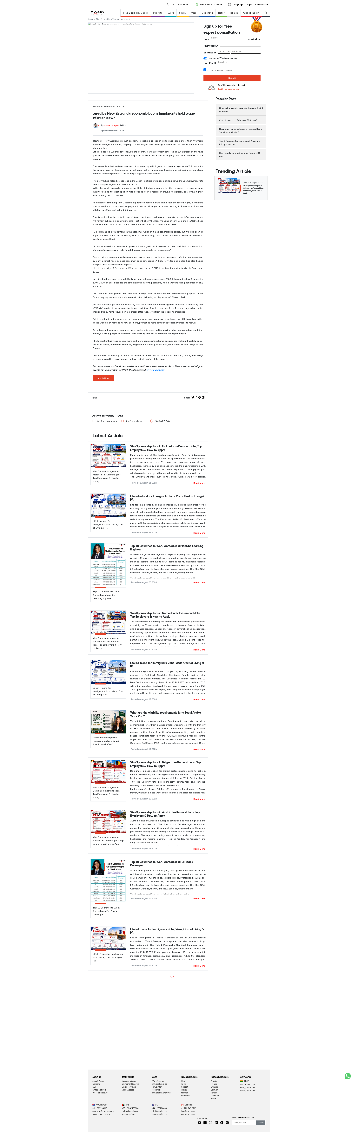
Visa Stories (157, 1120)
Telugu (184, 1120)
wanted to (254, 39)
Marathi (184, 1123)
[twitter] (192, 397)
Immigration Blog (159, 1114)
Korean (214, 1123)
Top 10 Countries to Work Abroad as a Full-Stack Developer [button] (161, 864)
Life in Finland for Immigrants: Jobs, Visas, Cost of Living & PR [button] (167, 665)
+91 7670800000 (247, 1114)
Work (171, 12)
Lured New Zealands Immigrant (116, 19)
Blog (98, 19)
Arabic (214, 1111)
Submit (232, 78)
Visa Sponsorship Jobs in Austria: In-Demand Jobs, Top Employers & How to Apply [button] (165, 814)
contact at (210, 52)
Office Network (99, 1120)
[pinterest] (199, 397)
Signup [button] (238, 4)
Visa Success (128, 1120)
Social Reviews (129, 1117)
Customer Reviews (130, 1114)
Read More (199, 483)
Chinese (214, 1117)
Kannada (185, 1126)
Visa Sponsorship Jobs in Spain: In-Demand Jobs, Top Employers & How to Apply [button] (163, 981)
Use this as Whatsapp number (223, 58)
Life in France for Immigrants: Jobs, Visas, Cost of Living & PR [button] (167, 931)
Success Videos (129, 1111)
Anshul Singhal (111, 125)
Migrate (157, 12)
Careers (96, 1114)
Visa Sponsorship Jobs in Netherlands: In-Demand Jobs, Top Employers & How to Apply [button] (165, 615)
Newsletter (157, 1117)
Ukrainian (215, 1126)
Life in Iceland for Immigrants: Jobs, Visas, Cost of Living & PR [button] (167, 498)
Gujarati (184, 1117)
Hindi (183, 1111)
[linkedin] (203, 397)
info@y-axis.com (247, 1117)
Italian (213, 1129)
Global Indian (251, 12)
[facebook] (196, 397)
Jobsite (234, 12)
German (214, 1120)
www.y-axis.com (155, 369)
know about (211, 45)
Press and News (100, 1123)
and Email (210, 63)
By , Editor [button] (113, 125)
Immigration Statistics (161, 1123)
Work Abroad (158, 1111)
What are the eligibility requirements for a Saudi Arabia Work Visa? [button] (165, 714)
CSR (94, 1117)
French (214, 1114)
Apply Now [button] (103, 378)
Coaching (207, 12)
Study (182, 12)
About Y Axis (98, 1111)
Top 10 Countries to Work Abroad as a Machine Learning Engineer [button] (166, 548)
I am (206, 39)
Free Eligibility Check (135, 12)
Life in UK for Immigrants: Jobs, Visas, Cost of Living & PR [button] (166, 1037)
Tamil (183, 1114)
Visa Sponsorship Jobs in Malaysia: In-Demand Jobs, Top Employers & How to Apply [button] (166, 448)
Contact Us (261, 4)
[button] (104, 421)
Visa (194, 12)
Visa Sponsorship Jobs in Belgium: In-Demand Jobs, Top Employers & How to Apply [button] (165, 764)
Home (90, 19)
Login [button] (249, 4)
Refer (221, 12)
